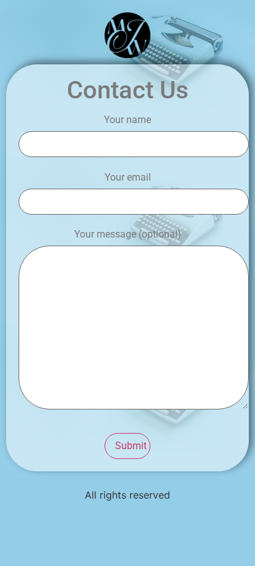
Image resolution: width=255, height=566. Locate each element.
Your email (128, 178)
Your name (127, 120)
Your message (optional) (127, 234)
